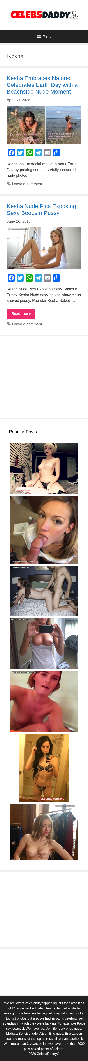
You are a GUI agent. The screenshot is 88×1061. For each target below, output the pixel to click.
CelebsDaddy (47, 1054)
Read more (23, 315)
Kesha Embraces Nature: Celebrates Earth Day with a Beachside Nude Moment (42, 85)
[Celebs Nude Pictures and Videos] (44, 14)
